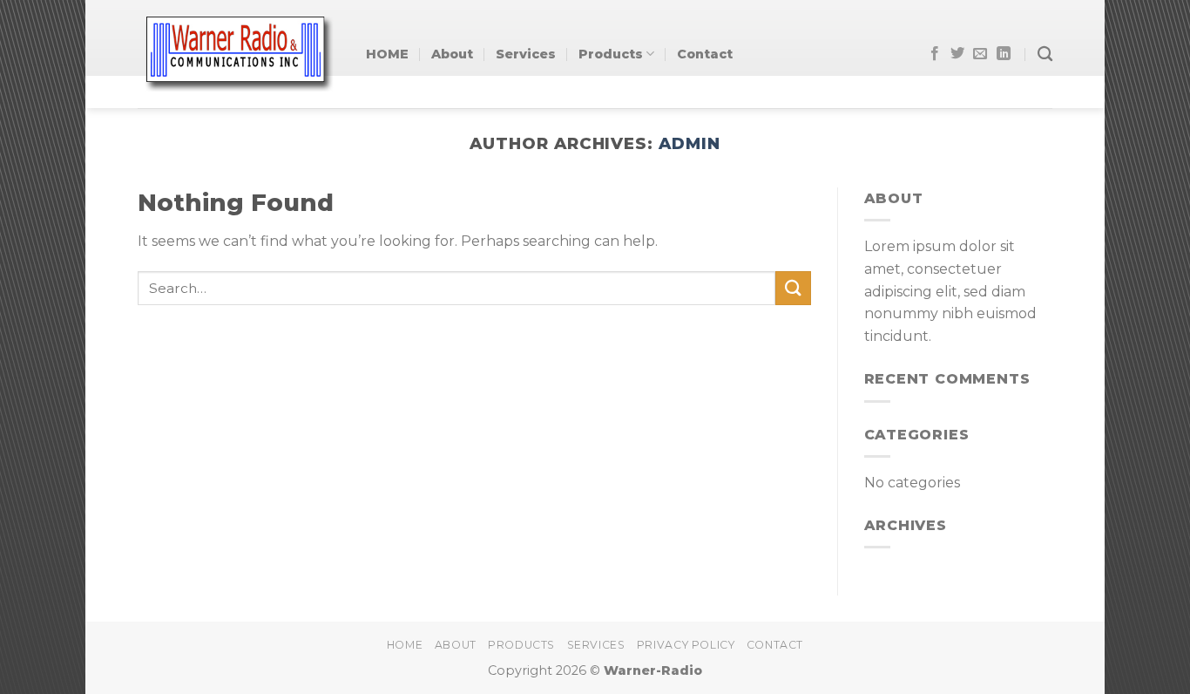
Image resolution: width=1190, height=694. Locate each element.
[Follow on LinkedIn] (1004, 54)
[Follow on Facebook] (935, 54)
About (452, 54)
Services (526, 54)
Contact (705, 54)
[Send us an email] (980, 54)
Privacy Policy (686, 644)
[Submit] (792, 288)
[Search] (1045, 54)
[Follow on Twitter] (957, 54)
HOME (387, 54)
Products (610, 54)
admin (689, 143)
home (405, 644)
